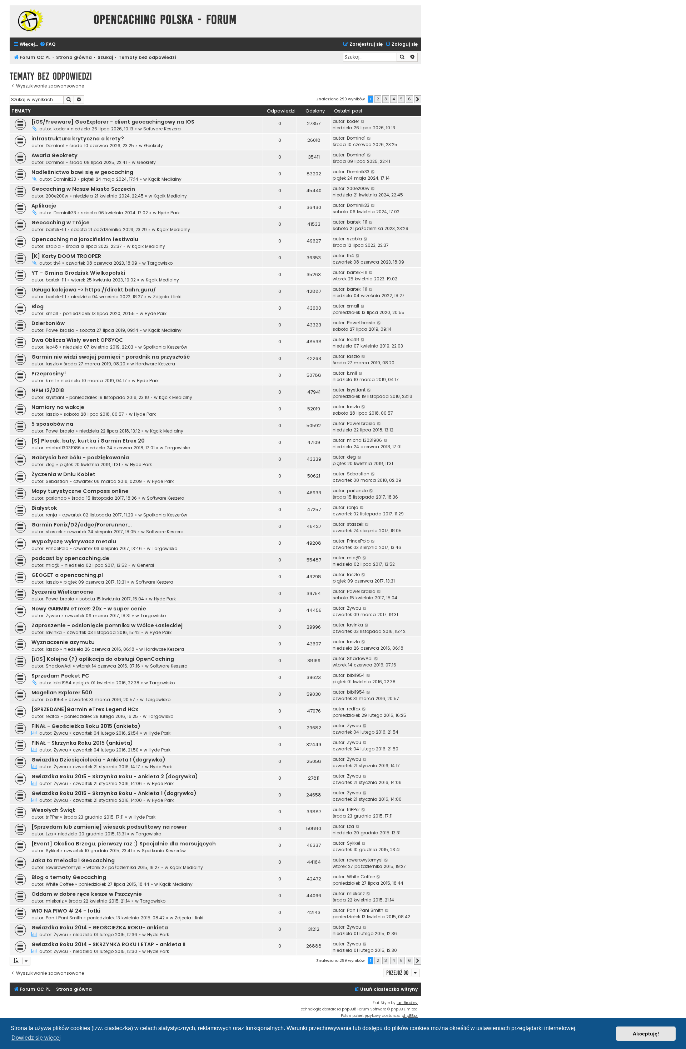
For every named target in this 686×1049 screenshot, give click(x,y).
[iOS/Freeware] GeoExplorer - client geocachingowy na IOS (112, 121)
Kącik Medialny (165, 179)
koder (60, 129)
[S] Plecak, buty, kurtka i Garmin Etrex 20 (88, 440)
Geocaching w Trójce (60, 222)
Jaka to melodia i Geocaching (73, 860)
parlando (56, 498)
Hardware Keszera (155, 364)
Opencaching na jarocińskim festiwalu (84, 239)
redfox (52, 716)
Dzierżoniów (48, 323)
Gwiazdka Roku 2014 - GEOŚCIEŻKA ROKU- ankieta (99, 927)
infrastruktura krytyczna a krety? (77, 138)
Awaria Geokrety (54, 155)
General (145, 565)
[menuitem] (47, 44)
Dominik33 (65, 179)
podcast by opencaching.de (70, 558)
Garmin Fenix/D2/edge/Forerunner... (81, 524)
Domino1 (55, 146)
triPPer (52, 817)
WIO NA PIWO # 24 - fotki (65, 910)
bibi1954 (62, 683)
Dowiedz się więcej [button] (36, 1038)
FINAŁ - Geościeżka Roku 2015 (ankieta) (85, 726)
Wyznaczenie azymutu (63, 642)
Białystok (44, 507)
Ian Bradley (407, 1002)
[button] (417, 99)
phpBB (348, 1009)
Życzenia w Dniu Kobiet (63, 474)
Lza (49, 834)
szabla (53, 246)
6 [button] (409, 99)
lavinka (54, 632)
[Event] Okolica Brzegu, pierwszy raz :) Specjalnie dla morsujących (123, 843)
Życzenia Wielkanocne (62, 591)
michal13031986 (63, 448)
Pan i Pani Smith (64, 918)
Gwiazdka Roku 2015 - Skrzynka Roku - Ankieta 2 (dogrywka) (114, 776)
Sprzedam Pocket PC (60, 675)
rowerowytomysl (63, 867)
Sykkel (52, 851)
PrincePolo (57, 548)
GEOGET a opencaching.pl (67, 575)
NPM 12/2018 (47, 390)
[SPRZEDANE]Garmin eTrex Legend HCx (84, 709)
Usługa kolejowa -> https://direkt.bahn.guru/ (93, 289)
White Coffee (60, 884)
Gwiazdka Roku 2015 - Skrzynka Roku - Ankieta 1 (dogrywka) (114, 793)
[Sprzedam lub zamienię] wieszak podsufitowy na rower (109, 826)
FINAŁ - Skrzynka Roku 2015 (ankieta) (82, 742)
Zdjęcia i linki (167, 297)
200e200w (57, 196)
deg (50, 464)
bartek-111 (56, 229)
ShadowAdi (58, 666)
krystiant (55, 397)
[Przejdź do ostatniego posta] (363, 121)
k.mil (51, 381)
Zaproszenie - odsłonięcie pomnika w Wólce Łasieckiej (107, 625)
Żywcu (53, 616)
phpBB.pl (410, 1015)
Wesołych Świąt (53, 810)
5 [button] (401, 99)
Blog (37, 306)
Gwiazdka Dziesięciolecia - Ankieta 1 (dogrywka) (98, 759)
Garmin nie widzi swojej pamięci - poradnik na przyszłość (110, 356)
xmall (52, 313)
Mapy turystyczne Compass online (80, 491)
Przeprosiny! (48, 373)
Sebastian (57, 481)
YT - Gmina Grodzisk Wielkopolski (78, 272)
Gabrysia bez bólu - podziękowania (80, 457)
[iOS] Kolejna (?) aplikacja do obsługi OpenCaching (102, 659)
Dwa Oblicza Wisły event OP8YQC (77, 340)
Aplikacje (43, 205)
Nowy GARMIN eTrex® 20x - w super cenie (88, 608)
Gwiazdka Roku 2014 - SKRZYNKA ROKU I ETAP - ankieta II (108, 944)
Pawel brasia (60, 330)
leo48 (52, 347)
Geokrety (153, 146)
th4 (57, 263)
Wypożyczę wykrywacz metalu (73, 541)
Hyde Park (169, 213)
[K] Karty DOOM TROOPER (66, 256)
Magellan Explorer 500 (61, 692)
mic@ (53, 565)
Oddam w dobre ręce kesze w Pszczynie (86, 894)
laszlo (52, 364)
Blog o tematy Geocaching (68, 877)
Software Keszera (162, 129)
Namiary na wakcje (57, 407)
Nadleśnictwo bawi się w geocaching (82, 172)
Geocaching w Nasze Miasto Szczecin (83, 189)
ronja (51, 515)
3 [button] (385, 99)
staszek (54, 532)
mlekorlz (55, 901)
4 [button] (393, 99)
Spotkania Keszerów (165, 347)
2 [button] (378, 99)
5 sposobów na (52, 424)
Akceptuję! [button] (646, 1033)
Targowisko (160, 263)
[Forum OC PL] (49, 20)
